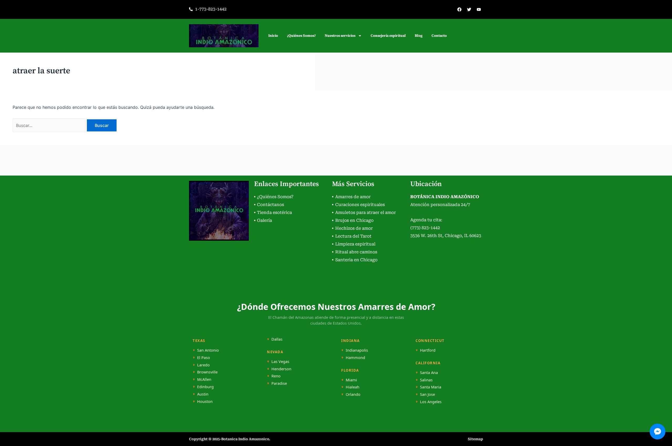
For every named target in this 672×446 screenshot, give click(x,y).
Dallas (276, 339)
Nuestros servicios (340, 35)
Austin (202, 394)
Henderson (281, 368)
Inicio (273, 35)
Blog (419, 35)
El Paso (203, 357)
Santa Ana (429, 372)
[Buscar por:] (50, 125)
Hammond (355, 357)
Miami (351, 379)
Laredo (203, 364)
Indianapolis (357, 350)
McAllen (204, 379)
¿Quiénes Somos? (301, 35)
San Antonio (208, 350)
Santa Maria (430, 387)
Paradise (279, 383)
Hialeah (352, 387)
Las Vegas (280, 361)
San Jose (427, 394)
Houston (205, 401)
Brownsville (207, 372)
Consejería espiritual (388, 35)
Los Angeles (431, 401)
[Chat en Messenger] (657, 431)
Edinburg (205, 386)
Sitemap (475, 439)
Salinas (426, 379)
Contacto (439, 35)
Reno (276, 375)
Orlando (353, 394)
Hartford (427, 350)
